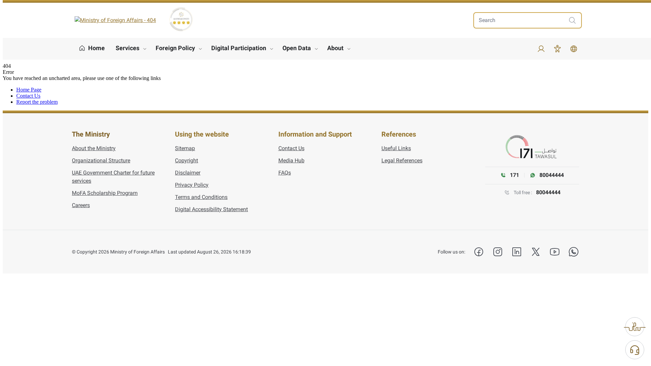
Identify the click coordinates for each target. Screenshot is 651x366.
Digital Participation (238, 48)
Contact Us (28, 96)
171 (514, 175)
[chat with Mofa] (634, 349)
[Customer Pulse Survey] (634, 326)
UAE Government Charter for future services (113, 176)
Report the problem (37, 102)
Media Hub (291, 160)
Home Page (28, 90)
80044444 (548, 192)
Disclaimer (187, 172)
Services (127, 48)
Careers (81, 205)
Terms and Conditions (201, 197)
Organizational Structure (101, 160)
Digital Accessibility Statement (211, 209)
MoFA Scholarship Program (105, 193)
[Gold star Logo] (181, 19)
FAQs (284, 172)
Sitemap (185, 148)
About (335, 48)
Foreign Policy (175, 48)
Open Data (296, 48)
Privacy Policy (192, 185)
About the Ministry (94, 148)
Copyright (186, 160)
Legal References (401, 160)
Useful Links (396, 148)
